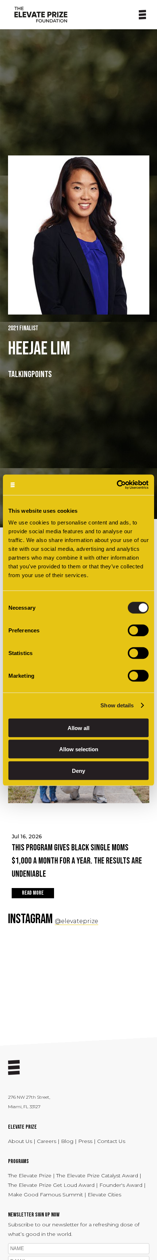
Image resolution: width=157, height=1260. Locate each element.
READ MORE (33, 892)
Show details (117, 705)
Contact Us (111, 1141)
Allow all (78, 728)
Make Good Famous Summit (45, 1194)
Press (86, 1141)
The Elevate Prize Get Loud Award (51, 1185)
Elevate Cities (104, 1194)
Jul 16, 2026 (77, 856)
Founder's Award (120, 1185)
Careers (47, 1141)
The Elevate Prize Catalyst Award (97, 1175)
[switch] (138, 630)
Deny (78, 770)
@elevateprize (76, 921)
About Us (21, 1141)
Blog (67, 1141)
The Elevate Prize (30, 1175)
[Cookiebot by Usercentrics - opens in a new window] (117, 485)
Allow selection (78, 749)
